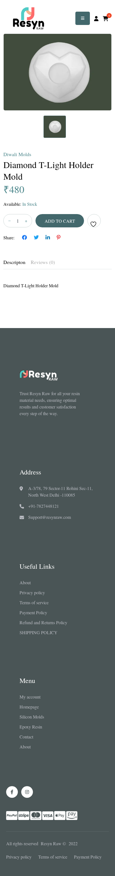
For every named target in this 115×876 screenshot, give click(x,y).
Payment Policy (33, 612)
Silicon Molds (32, 717)
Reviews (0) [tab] (43, 262)
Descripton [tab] (14, 262)
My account (30, 697)
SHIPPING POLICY (39, 632)
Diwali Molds (17, 154)
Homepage (29, 707)
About (25, 582)
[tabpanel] (57, 282)
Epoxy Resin (31, 727)
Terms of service (34, 602)
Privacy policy (32, 592)
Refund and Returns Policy (43, 622)
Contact (26, 737)
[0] (105, 19)
